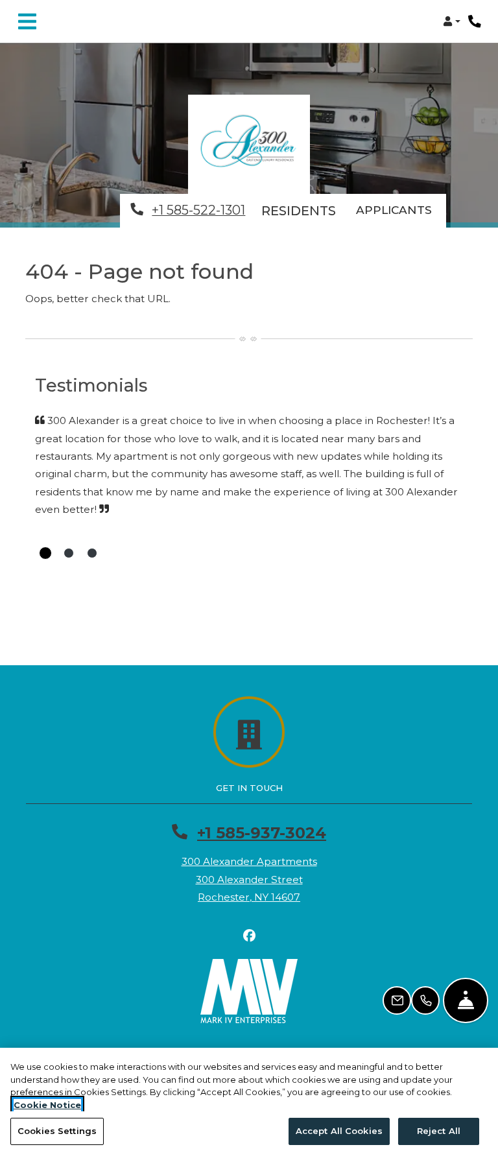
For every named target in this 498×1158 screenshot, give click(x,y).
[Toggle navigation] (27, 21)
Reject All (438, 1131)
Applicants (401, 209)
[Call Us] (425, 1000)
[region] (249, 1103)
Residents (301, 210)
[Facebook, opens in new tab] (249, 936)
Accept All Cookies (339, 1131)
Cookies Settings (57, 1131)
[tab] (45, 553)
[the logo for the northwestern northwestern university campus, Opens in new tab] (249, 991)
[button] (452, 21)
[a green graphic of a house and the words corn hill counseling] (249, 144)
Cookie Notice (47, 1105)
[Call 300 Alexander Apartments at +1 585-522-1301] (474, 21)
